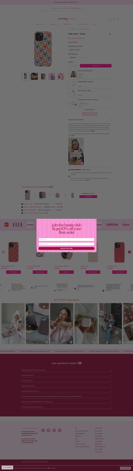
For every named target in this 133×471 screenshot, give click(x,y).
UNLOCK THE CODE (66, 248)
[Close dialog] (95, 220)
